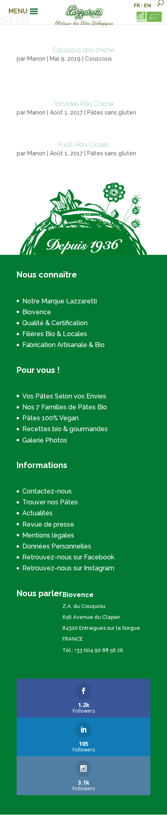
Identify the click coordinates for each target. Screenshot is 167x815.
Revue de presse (48, 524)
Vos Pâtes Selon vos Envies (64, 396)
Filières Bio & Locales (54, 334)
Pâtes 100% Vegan (50, 418)
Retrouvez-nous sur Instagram (68, 568)
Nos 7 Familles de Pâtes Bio (64, 407)
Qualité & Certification (55, 323)
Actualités (37, 513)
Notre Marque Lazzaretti (59, 301)
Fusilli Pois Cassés (83, 144)
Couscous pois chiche (83, 50)
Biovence (36, 312)
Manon (36, 58)
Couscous (98, 58)
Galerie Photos (44, 440)
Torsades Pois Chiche (83, 104)
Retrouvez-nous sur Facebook (68, 557)
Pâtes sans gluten (111, 112)
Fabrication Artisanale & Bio (63, 345)
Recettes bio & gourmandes (65, 429)
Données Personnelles (56, 546)
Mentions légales (48, 535)
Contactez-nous (47, 491)
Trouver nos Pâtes (50, 502)
